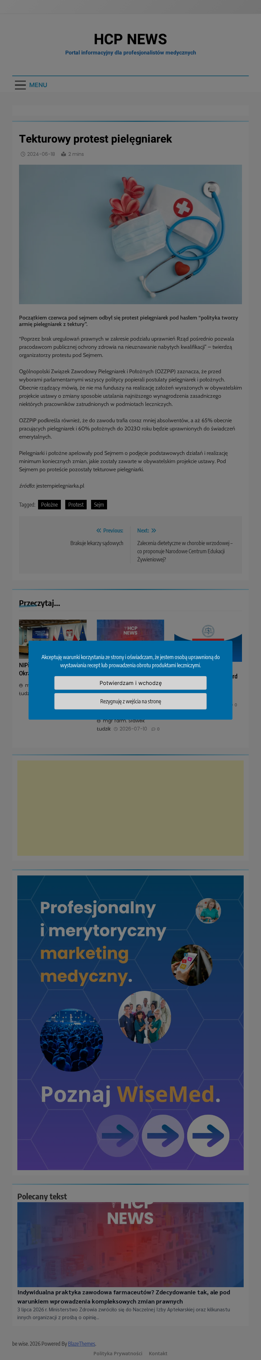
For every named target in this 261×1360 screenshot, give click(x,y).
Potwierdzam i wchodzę (131, 682)
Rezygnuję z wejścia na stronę (130, 701)
